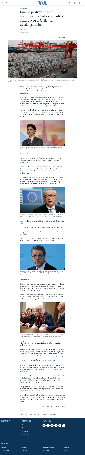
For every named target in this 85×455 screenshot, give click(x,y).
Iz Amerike (4, 428)
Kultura (66, 447)
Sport (66, 450)
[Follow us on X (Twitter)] (48, 425)
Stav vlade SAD (26, 437)
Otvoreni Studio (5, 425)
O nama (24, 425)
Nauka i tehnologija (48, 447)
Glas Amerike (24, 29)
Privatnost (25, 431)
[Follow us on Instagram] (55, 425)
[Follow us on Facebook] (44, 425)
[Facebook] (79, 3)
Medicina (46, 450)
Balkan (24, 447)
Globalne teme (5, 450)
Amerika (3, 447)
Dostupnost (25, 434)
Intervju (24, 450)
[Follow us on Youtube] (52, 425)
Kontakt (24, 428)
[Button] (62, 37)
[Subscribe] (63, 425)
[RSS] (59, 425)
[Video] (69, 3)
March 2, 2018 (51, 360)
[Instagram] (74, 3)
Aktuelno (23, 8)
